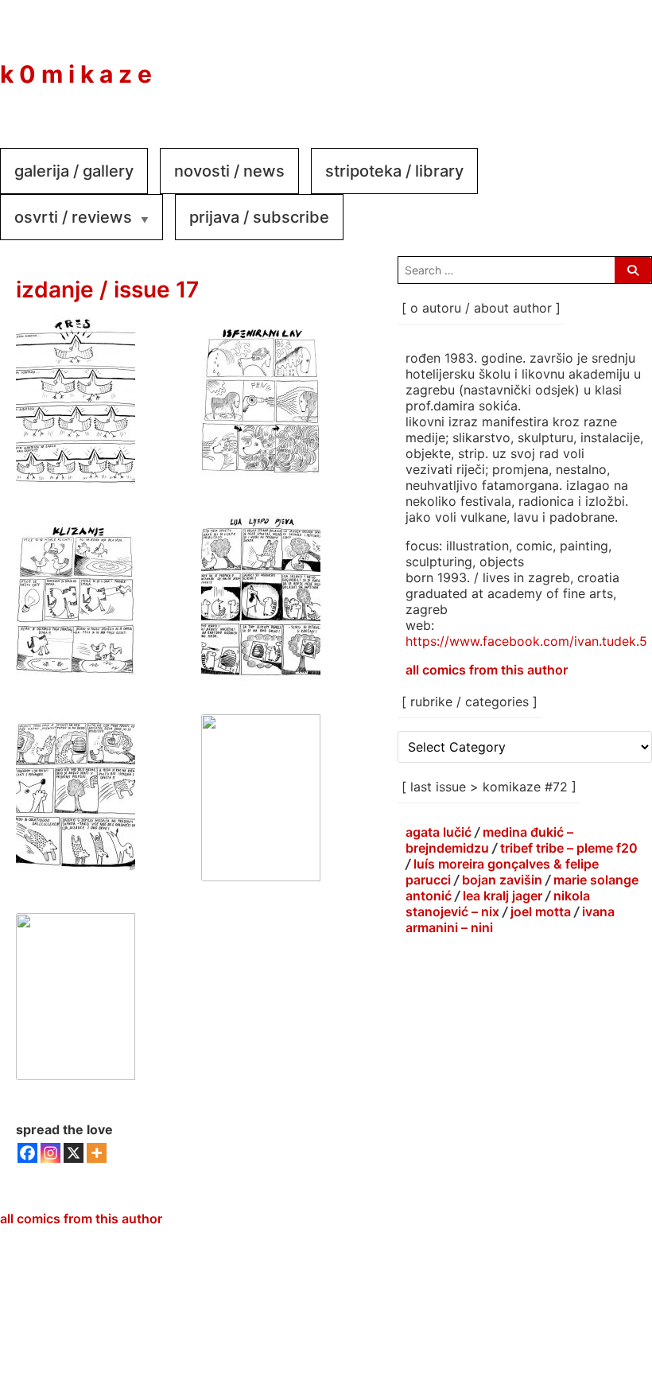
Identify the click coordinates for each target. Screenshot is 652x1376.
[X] (73, 1153)
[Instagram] (572, 63)
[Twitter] (620, 63)
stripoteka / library (394, 171)
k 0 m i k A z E (76, 74)
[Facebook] (525, 63)
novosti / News (229, 171)
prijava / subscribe (259, 217)
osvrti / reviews (73, 217)
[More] (97, 1153)
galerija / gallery (74, 171)
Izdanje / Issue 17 (107, 289)
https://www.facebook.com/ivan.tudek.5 (526, 641)
